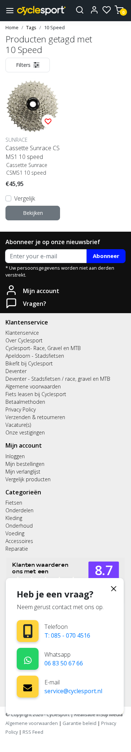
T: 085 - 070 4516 (67, 635)
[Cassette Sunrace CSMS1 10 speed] (32, 105)
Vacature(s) (18, 424)
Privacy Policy (20, 409)
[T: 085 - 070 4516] (27, 631)
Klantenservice (22, 332)
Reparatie (16, 548)
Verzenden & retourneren (35, 417)
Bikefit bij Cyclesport (29, 363)
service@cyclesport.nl (73, 691)
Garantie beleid (80, 723)
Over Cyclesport (24, 340)
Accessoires (19, 541)
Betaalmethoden (25, 401)
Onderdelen (19, 510)
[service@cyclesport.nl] (27, 686)
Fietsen (13, 502)
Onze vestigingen (25, 432)
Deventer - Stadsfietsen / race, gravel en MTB (57, 378)
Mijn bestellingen (24, 463)
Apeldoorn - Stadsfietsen (34, 355)
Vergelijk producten (28, 479)
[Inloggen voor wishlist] (48, 121)
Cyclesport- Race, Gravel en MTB (43, 348)
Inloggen (15, 456)
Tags (31, 27)
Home (12, 27)
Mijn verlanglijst (22, 471)
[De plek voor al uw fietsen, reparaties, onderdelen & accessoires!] (41, 10)
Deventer (16, 371)
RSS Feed (33, 732)
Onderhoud (19, 525)
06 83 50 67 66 (63, 663)
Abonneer (106, 255)
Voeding (14, 533)
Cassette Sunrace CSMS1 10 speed (32, 152)
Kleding (13, 517)
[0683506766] (27, 659)
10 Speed (54, 27)
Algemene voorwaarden (33, 386)
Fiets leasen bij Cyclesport (35, 394)
